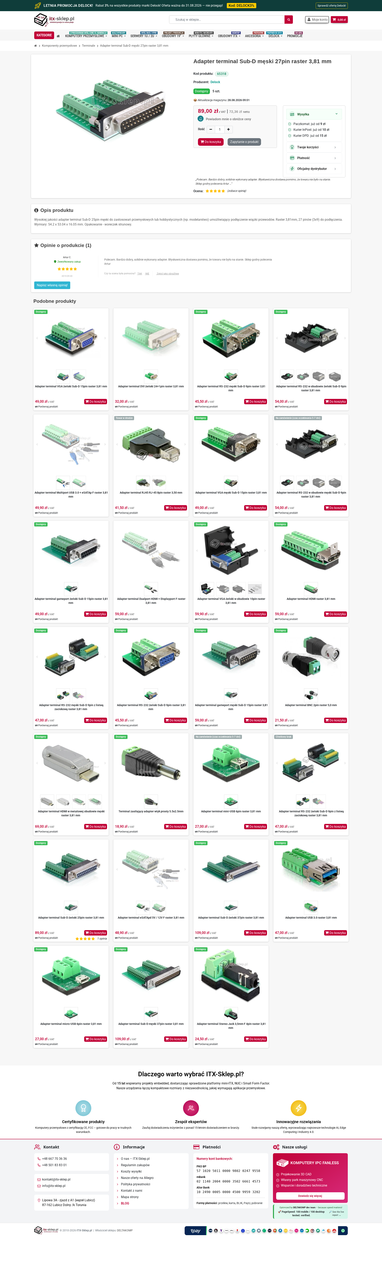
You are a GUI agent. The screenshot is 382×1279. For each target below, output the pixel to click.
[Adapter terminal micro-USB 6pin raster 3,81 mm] (71, 975)
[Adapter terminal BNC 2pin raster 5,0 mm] (311, 657)
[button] (317, 19)
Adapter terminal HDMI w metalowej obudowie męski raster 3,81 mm (71, 813)
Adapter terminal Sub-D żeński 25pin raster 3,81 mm (71, 917)
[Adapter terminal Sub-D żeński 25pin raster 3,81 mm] (71, 869)
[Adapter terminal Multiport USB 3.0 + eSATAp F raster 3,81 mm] (71, 444)
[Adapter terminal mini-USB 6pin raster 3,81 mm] (231, 763)
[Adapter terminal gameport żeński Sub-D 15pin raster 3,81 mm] (71, 550)
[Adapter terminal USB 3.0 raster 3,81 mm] (311, 869)
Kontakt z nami (131, 1191)
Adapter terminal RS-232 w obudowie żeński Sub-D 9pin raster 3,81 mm (311, 388)
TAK (139, 273)
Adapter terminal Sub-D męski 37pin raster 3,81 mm (151, 1023)
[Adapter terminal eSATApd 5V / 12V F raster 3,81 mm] (151, 869)
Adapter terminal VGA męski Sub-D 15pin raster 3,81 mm (231, 492)
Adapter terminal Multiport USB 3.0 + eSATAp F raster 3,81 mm (71, 494)
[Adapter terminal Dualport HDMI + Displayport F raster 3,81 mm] (151, 550)
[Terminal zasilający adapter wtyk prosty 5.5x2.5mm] (151, 763)
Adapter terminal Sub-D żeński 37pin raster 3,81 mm (231, 917)
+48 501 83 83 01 (54, 1165)
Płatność (303, 158)
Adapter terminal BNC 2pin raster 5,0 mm (311, 705)
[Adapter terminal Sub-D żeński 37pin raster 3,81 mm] (231, 869)
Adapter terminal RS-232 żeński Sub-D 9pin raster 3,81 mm (151, 707)
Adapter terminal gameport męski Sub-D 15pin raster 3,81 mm (231, 707)
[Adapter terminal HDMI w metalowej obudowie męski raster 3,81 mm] (71, 763)
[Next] (105, 338)
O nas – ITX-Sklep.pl (135, 1159)
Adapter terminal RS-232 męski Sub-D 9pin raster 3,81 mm (231, 388)
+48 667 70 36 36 (54, 1159)
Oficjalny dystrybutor (312, 169)
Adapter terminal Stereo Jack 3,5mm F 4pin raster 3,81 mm (231, 1025)
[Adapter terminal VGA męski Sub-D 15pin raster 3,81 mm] (231, 444)
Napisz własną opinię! (52, 285)
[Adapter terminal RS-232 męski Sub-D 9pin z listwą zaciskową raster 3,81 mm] (71, 657)
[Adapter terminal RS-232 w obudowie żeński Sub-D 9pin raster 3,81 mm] (311, 338)
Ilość (201, 129)
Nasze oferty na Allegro (137, 1178)
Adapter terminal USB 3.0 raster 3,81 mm (311, 917)
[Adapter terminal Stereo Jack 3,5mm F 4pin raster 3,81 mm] (231, 975)
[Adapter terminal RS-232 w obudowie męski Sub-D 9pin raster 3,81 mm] (311, 444)
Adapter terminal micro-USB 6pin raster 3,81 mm (71, 1023)
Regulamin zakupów (135, 1165)
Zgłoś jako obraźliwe (168, 273)
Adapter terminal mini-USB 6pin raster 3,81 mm (231, 811)
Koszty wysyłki (131, 1172)
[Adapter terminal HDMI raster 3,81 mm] (311, 550)
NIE (147, 273)
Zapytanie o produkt (244, 142)
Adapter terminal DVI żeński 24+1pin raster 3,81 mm (151, 386)
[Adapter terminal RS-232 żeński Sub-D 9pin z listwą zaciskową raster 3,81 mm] (311, 763)
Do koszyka (97, 401)
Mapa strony (129, 1197)
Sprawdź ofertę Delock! (332, 5)
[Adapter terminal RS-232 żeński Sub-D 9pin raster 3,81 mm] (151, 657)
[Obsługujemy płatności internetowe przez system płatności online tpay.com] (266, 1230)
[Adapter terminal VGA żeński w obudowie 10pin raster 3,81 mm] (231, 550)
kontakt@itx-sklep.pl (56, 1180)
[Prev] (37, 338)
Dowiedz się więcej (310, 1196)
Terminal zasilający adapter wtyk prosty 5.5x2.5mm (151, 811)
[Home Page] (35, 45)
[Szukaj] (289, 19)
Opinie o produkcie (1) (65, 245)
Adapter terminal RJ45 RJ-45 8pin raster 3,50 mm (151, 492)
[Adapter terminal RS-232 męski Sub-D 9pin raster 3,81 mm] (231, 338)
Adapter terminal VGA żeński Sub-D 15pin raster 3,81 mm (71, 386)
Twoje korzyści (308, 147)
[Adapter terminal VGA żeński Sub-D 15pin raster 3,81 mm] (71, 338)
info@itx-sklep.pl (53, 1186)
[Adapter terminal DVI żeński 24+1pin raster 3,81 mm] (151, 338)
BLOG (124, 1203)
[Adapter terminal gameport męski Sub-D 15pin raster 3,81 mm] (231, 657)
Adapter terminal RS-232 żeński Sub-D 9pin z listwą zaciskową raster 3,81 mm (311, 813)
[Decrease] (210, 129)
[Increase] (228, 129)
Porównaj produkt (48, 406)
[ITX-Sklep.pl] (54, 20)
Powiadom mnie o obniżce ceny (228, 119)
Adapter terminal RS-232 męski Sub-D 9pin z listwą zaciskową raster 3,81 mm (71, 707)
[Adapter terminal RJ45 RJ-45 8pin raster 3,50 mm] (151, 444)
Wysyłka (303, 114)
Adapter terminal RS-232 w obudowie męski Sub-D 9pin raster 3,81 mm (311, 494)
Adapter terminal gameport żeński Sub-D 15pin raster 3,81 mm (71, 600)
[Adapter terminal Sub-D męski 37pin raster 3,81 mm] (151, 975)
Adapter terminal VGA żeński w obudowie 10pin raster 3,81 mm (231, 600)
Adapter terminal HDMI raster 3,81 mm (311, 598)
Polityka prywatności (135, 1184)
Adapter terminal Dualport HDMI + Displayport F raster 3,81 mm (151, 600)
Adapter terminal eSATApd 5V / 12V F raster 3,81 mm (151, 917)
